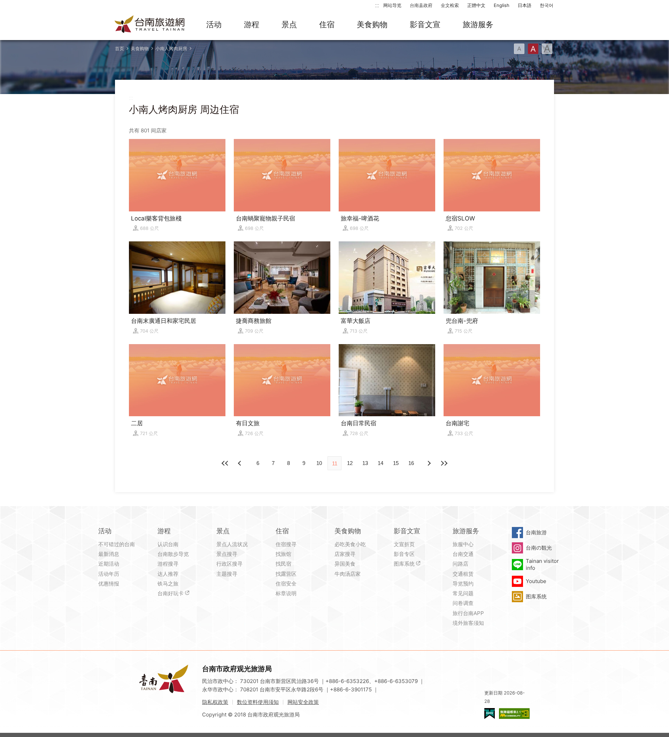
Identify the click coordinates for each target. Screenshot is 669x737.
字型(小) (519, 49)
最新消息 (108, 554)
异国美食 (344, 563)
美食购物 (372, 24)
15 (396, 463)
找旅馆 (283, 554)
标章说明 (286, 593)
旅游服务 (478, 24)
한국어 (546, 5)
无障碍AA (514, 713)
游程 (251, 24)
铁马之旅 (167, 583)
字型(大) (547, 49)
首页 (119, 48)
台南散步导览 (173, 554)
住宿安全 (286, 583)
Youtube (536, 581)
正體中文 (476, 5)
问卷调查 (463, 603)
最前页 (225, 463)
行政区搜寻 (229, 563)
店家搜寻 (344, 554)
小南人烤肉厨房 (171, 48)
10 (319, 463)
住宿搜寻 (286, 544)
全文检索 (450, 5)
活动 (214, 24)
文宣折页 (404, 544)
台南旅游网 (150, 25)
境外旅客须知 (468, 623)
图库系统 (404, 563)
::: (377, 5)
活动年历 (108, 574)
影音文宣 (425, 24)
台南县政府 (421, 5)
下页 (240, 463)
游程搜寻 (167, 563)
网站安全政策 (303, 702)
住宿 (326, 24)
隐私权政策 (215, 702)
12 (350, 463)
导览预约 (463, 583)
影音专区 (404, 554)
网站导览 (392, 5)
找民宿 (283, 563)
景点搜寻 (226, 554)
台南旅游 (536, 532)
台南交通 (463, 554)
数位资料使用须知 (258, 702)
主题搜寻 (226, 574)
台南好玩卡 (170, 593)
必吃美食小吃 (350, 544)
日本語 (524, 5)
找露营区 (286, 574)
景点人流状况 (232, 544)
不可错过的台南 (116, 544)
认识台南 (167, 544)
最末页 (444, 463)
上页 (429, 463)
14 (380, 463)
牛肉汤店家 (347, 574)
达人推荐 (167, 574)
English (501, 5)
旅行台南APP (468, 613)
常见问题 (463, 593)
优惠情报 (108, 583)
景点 (289, 24)
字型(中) (533, 49)
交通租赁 (463, 574)
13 (365, 463)
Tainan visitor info (542, 564)
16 (411, 463)
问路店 (460, 563)
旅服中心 (463, 544)
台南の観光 (539, 547)
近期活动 (108, 563)
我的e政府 (489, 713)
